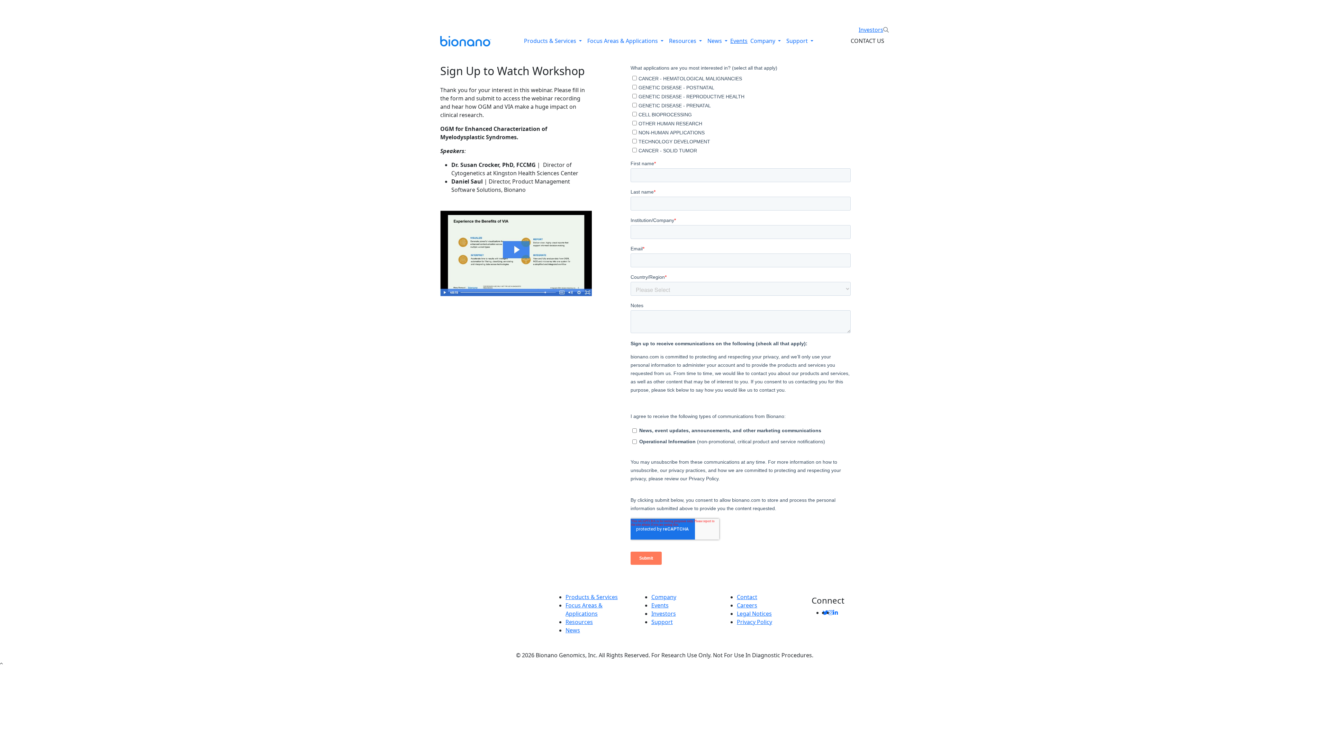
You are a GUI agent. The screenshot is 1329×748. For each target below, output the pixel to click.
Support (797, 41)
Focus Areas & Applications (623, 41)
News (715, 41)
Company (763, 41)
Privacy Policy (754, 622)
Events (739, 41)
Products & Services (551, 41)
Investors (871, 30)
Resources (683, 41)
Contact (747, 597)
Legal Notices (754, 613)
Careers (747, 605)
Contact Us (867, 41)
